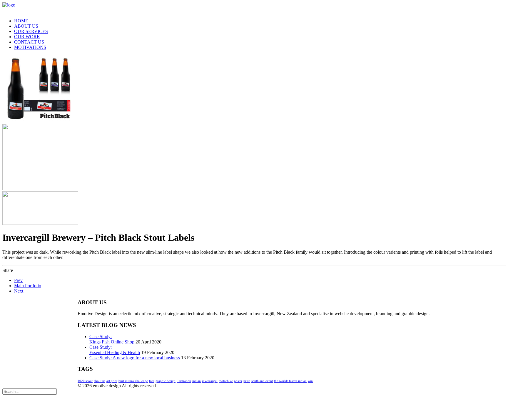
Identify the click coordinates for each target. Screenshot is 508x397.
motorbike (226, 381)
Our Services (31, 31)
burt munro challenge (133, 381)
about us (99, 381)
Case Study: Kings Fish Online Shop (111, 339)
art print (111, 381)
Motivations (30, 47)
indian (196, 381)
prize (246, 381)
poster (238, 381)
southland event (262, 381)
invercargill (210, 381)
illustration (184, 381)
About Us (26, 26)
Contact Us (29, 41)
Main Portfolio (27, 285)
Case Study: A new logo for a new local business (134, 357)
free (151, 381)
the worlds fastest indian (290, 381)
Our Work (27, 36)
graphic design (166, 381)
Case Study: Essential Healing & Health (114, 350)
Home (21, 20)
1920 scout (85, 381)
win (310, 381)
